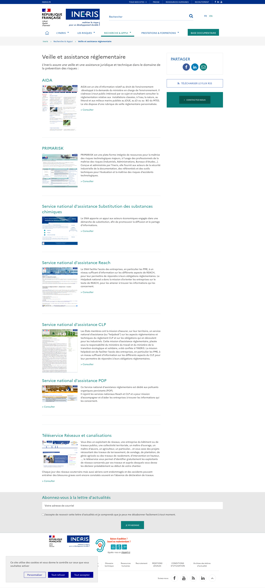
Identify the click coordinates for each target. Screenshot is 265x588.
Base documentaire (203, 32)
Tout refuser (58, 574)
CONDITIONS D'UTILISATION (178, 564)
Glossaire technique (109, 564)
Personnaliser (34, 574)
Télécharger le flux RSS (201, 84)
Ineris (45, 41)
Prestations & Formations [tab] (158, 32)
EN (211, 15)
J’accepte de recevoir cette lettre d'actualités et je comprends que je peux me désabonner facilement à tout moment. (110, 514)
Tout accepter (82, 574)
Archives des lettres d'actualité (202, 564)
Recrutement (141, 563)
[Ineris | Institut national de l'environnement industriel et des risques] (83, 17)
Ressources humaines (126, 564)
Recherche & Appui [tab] (116, 32)
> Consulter (87, 109)
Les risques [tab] (84, 32)
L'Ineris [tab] (61, 32)
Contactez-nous (196, 99)
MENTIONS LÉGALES (157, 564)
